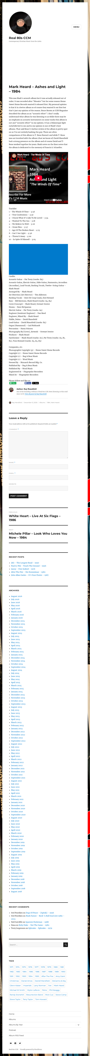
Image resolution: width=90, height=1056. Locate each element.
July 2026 (15, 599)
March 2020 (16, 833)
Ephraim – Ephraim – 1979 (40, 928)
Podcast (12, 1030)
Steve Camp (61, 995)
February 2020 (17, 836)
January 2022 (17, 765)
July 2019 (15, 858)
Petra (44, 990)
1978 (43, 967)
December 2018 (17, 879)
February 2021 (17, 799)
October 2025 (17, 627)
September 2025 (18, 630)
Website (12, 484)
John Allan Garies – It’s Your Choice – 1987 (30, 575)
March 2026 (16, 612)
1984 (48, 402)
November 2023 (18, 698)
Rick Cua (49, 995)
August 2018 (16, 891)
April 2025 (15, 645)
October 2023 (17, 701)
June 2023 (15, 713)
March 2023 (16, 722)
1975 (24, 967)
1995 (37, 976)
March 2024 (16, 685)
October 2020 (17, 811)
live (49, 985)
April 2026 (15, 608)
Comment (14, 429)
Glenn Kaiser (15, 985)
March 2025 (16, 648)
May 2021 (15, 790)
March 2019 (16, 870)
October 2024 (17, 664)
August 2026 (16, 596)
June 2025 (15, 639)
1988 (50, 972)
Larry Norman (40, 985)
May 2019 (15, 864)
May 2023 (15, 716)
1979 (49, 967)
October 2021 (16, 775)
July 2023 (15, 710)
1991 (11, 976)
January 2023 (16, 728)
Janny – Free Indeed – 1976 (23, 569)
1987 (44, 972)
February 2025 (17, 652)
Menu (76, 27)
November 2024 (18, 661)
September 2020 (18, 815)
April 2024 (15, 682)
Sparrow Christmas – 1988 (37, 922)
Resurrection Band (34, 995)
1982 (12, 972)
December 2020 (18, 805)
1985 (31, 972)
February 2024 (17, 688)
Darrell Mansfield (42, 981)
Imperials (27, 985)
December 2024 (18, 658)
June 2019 (15, 861)
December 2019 (17, 842)
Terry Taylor (28, 999)
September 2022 (18, 741)
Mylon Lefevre (33, 990)
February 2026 (17, 615)
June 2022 (15, 750)
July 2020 (15, 821)
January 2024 (17, 692)
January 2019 (16, 876)
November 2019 (18, 845)
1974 (18, 967)
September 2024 (18, 667)
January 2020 (17, 839)
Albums (42, 402)
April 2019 (15, 867)
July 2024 (15, 673)
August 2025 (16, 633)
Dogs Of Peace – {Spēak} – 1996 (40, 913)
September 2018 (18, 888)
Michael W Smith (17, 990)
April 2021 (15, 793)
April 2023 (15, 719)
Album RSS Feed (16, 1035)
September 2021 (18, 778)
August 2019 (16, 855)
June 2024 (15, 676)
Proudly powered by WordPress (31, 1049)
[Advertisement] (45, 68)
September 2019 (18, 851)
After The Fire (47, 976)
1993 (24, 976)
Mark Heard (55, 402)
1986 (37, 972)
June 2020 (15, 824)
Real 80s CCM (20, 38)
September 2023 (18, 704)
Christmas (14, 981)
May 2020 (15, 827)
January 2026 (17, 618)
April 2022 (15, 756)
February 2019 (17, 873)
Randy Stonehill (17, 995)
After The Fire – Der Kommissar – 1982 (28, 572)
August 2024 (16, 670)
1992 (18, 976)
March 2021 (16, 796)
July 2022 (15, 747)
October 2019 (17, 848)
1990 (63, 972)
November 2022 (18, 735)
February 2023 (17, 725)
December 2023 (18, 695)
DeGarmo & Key (59, 981)
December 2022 (18, 732)
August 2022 (16, 744)
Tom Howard (41, 999)
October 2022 (17, 738)
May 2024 (15, 679)
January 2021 (16, 802)
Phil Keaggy (54, 990)
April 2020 (15, 830)
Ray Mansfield (17, 402)
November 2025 (18, 624)
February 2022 (17, 762)
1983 (18, 972)
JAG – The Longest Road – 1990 (25, 563)
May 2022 (15, 753)
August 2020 (16, 818)
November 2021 (18, 771)
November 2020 (18, 808)
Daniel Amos (26, 981)
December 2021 (17, 768)
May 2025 (15, 642)
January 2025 (17, 655)
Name (12, 462)
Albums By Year (16, 1025)
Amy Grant (60, 976)
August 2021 (16, 781)
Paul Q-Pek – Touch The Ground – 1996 (28, 566)
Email (12, 473)
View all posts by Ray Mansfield (36, 394)
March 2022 (16, 759)
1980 (56, 967)
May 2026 (15, 605)
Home (11, 1014)
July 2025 (15, 636)
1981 (62, 967)
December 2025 (18, 621)
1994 (31, 976)
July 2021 (15, 784)
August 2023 (16, 707)
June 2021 (15, 787)
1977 (36, 967)
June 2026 (15, 602)
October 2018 (16, 885)
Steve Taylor (15, 999)
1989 (57, 972)
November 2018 (18, 882)
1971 (11, 967)
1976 (30, 967)
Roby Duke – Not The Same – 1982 (34, 925)
